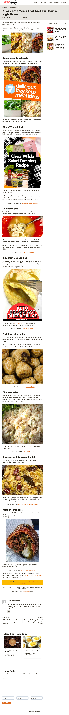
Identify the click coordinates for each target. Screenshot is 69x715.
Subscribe (63, 2)
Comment (7, 679)
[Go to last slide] (5, 647)
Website (34, 698)
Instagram (22, 583)
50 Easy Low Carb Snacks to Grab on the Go (60, 38)
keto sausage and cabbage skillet (28, 504)
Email (19, 698)
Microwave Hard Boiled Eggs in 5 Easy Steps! (32, 650)
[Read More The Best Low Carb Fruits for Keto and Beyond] (50, 30)
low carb (5, 595)
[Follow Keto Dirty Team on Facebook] (8, 611)
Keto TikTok (29, 581)
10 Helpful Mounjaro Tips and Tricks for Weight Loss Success (10, 621)
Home (4, 7)
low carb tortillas (19, 323)
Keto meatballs (30, 387)
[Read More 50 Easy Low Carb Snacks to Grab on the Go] (50, 38)
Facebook (23, 581)
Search (64, 23)
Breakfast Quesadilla (29, 328)
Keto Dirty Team (8, 17)
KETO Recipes (11, 7)
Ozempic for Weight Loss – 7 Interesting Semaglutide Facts (33, 621)
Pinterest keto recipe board (33, 575)
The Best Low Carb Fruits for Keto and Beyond (60, 29)
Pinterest (35, 581)
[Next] (39, 647)
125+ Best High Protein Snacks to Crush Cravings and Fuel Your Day (60, 47)
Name (5, 698)
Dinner (18, 7)
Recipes (50, 2)
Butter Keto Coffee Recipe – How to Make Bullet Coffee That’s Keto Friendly (12, 650)
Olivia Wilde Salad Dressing (29, 203)
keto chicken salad (28, 451)
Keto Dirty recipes (26, 591)
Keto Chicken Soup (28, 252)
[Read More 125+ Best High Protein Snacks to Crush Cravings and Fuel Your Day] (50, 46)
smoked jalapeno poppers (28, 570)
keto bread (28, 446)
